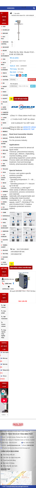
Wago (4, 183)
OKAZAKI (5, 250)
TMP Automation (4, 317)
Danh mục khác (4, 263)
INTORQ (5, 219)
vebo (5, 431)
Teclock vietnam (3, 325)
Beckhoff (5, 47)
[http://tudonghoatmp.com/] (11, 13)
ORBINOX (5, 191)
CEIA (4, 59)
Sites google (3, 312)
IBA (4, 83)
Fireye (5, 73)
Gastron (5, 79)
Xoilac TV (27, 431)
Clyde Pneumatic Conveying (4, 196)
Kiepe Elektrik (4, 108)
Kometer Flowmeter (4, 113)
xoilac (8, 431)
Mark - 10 (4, 124)
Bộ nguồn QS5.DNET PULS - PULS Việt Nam (22, 291)
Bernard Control (4, 43)
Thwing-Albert (4, 246)
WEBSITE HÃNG (29, 127)
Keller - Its (4, 103)
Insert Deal (4, 87)
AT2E (4, 26)
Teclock (5, 169)
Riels (4, 153)
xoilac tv (12, 431)
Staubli (5, 160)
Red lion (5, 150)
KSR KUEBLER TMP (16, 254)
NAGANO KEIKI (4, 258)
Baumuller (5, 30)
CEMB (4, 212)
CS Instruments (4, 55)
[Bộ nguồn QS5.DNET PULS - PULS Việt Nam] (22, 280)
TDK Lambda (3, 164)
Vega (4, 172)
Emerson (5, 231)
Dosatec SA (4, 241)
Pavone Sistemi (4, 142)
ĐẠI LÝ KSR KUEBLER (23, 249)
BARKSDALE (5, 216)
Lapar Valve (3, 118)
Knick (4, 91)
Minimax (5, 131)
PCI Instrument (4, 208)
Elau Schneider (4, 68)
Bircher (5, 33)
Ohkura (5, 138)
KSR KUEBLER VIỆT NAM (17, 251)
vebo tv (2, 431)
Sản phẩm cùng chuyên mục (20, 267)
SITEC (4, 222)
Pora (4, 147)
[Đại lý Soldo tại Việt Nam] (18, 424)
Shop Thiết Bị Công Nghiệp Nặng (3, 333)
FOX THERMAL (3, 187)
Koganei (5, 95)
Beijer (5, 50)
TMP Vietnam (3, 306)
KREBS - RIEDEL (4, 203)
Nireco (5, 135)
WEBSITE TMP (29, 129)
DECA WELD (3, 63)
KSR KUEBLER (3, 235)
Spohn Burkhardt (4, 227)
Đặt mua (32, 79)
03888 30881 (8, 283)
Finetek (5, 76)
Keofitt (5, 98)
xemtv (15, 431)
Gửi (33, 86)
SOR (4, 157)
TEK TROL (5, 253)
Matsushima (5, 128)
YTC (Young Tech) (3, 177)
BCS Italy (3, 37)
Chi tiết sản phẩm (20, 99)
